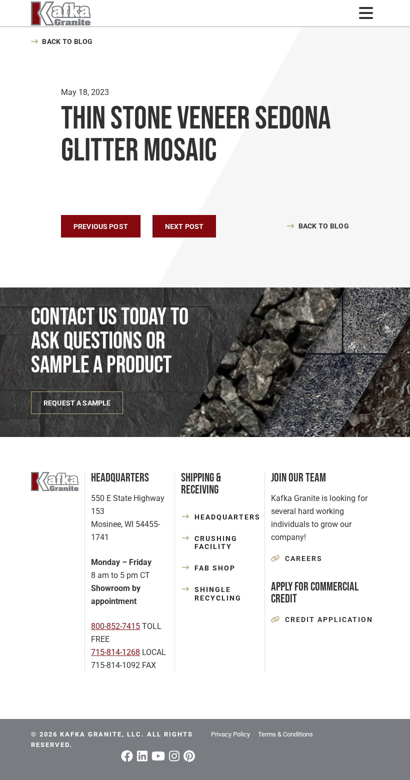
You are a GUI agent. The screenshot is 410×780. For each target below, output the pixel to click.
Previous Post (101, 226)
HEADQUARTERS (226, 517)
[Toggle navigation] (365, 13)
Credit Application (329, 620)
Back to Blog (67, 42)
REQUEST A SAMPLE (77, 403)
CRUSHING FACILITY (216, 542)
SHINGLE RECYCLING (218, 594)
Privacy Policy (230, 734)
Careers (303, 558)
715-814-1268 (115, 652)
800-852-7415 (115, 626)
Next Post (184, 226)
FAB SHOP (215, 568)
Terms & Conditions (285, 734)
